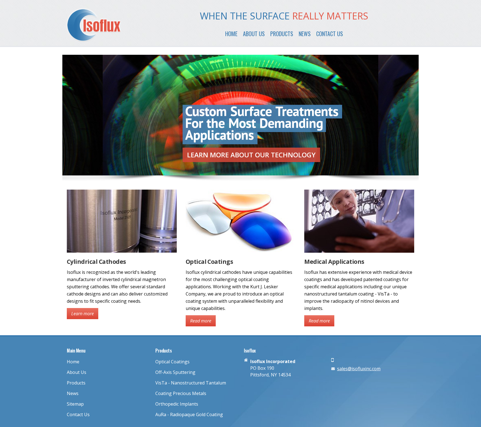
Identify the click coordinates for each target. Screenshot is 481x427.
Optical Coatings (172, 362)
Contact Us (329, 33)
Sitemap (75, 404)
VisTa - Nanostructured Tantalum (190, 383)
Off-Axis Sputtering (175, 372)
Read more (200, 321)
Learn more (251, 154)
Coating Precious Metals (180, 393)
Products (281, 33)
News (305, 33)
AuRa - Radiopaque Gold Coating (189, 414)
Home (231, 33)
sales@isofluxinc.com (359, 369)
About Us (254, 33)
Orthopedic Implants (176, 404)
